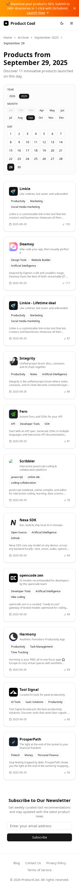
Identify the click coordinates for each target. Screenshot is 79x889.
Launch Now (36, 13)
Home (8, 37)
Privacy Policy (56, 863)
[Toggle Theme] (62, 23)
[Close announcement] (74, 8)
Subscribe (39, 837)
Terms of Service (39, 870)
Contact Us (33, 863)
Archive (23, 37)
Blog (16, 863)
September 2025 (46, 37)
